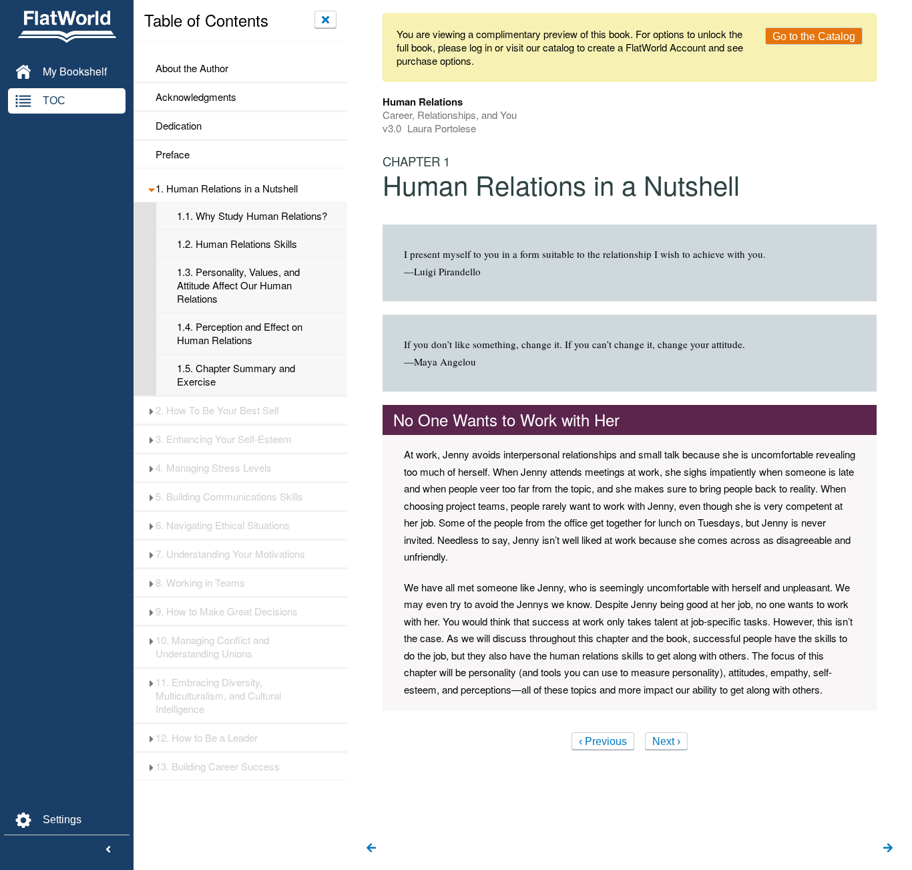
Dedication (179, 125)
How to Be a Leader (207, 737)
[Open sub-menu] (151, 188)
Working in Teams (200, 582)
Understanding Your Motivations (230, 554)
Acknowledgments (196, 97)
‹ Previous (603, 741)
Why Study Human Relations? (252, 216)
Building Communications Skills (229, 496)
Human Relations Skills (237, 244)
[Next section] (888, 848)
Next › (666, 741)
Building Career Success (218, 766)
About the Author (192, 68)
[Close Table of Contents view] (325, 19)
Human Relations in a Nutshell (227, 188)
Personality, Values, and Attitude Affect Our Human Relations (238, 285)
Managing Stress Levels (214, 467)
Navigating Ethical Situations (223, 525)
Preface (173, 154)
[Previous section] (371, 848)
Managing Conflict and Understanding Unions (212, 646)
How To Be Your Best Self (217, 410)
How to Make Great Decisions (227, 611)
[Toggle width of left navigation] (108, 850)
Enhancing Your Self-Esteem (224, 439)
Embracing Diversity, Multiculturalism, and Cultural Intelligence (218, 696)
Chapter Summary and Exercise (236, 374)
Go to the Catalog (813, 36)
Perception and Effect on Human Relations (239, 333)
